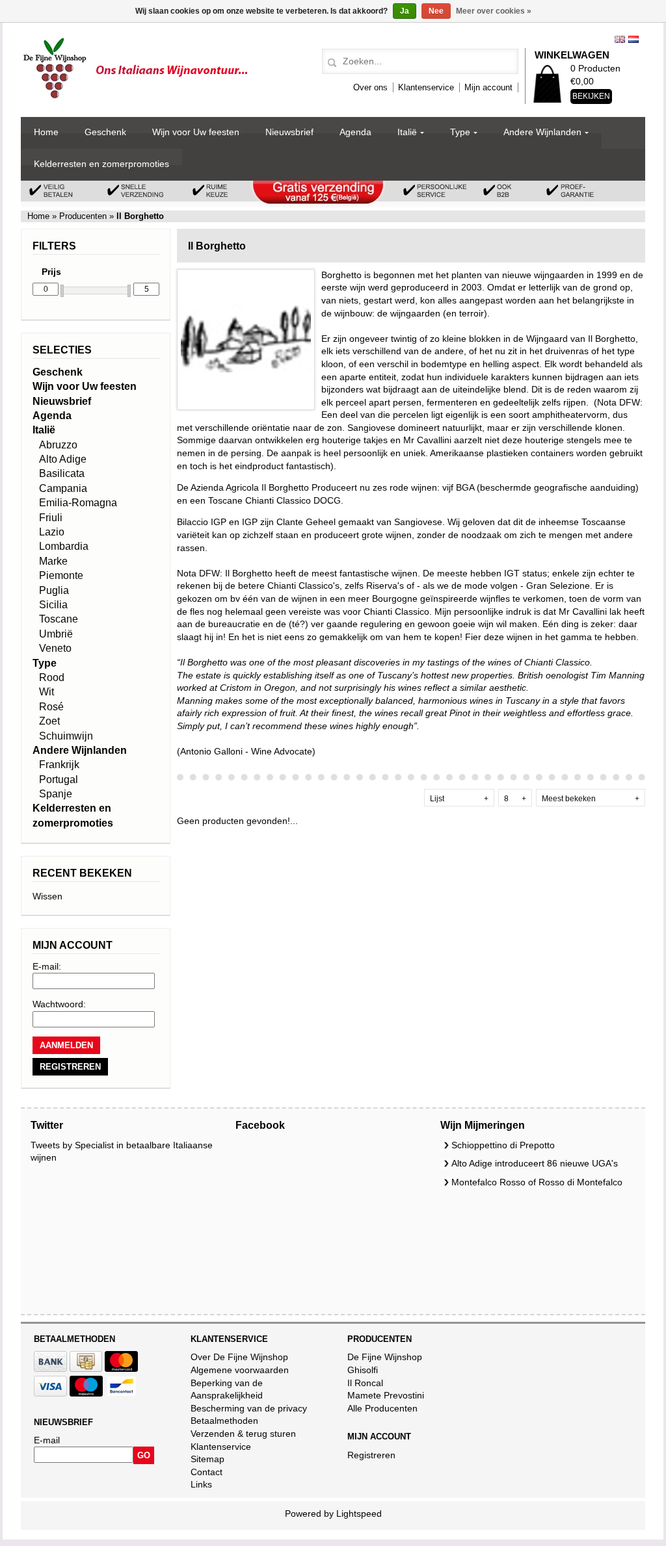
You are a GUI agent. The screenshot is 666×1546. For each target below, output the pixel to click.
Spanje (55, 793)
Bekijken (591, 96)
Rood (51, 677)
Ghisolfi (362, 1370)
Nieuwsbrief (289, 132)
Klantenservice (426, 87)
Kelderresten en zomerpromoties (101, 164)
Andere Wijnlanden (542, 132)
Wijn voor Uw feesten (195, 132)
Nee (436, 11)
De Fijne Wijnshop (384, 1357)
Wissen (47, 896)
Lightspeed (359, 1513)
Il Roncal (365, 1383)
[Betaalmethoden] (50, 1368)
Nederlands (633, 39)
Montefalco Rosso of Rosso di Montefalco (536, 1182)
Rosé (51, 706)
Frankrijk (59, 764)
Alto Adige (63, 459)
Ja (404, 11)
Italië (407, 132)
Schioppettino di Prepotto (503, 1145)
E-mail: (47, 966)
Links (201, 1484)
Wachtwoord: (59, 1004)
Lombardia (63, 546)
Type (460, 132)
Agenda (355, 132)
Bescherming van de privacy (249, 1408)
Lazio (51, 531)
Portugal (58, 779)
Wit (46, 691)
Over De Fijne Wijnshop (239, 1357)
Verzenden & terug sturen (243, 1433)
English (620, 39)
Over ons (370, 87)
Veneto (55, 648)
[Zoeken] (330, 63)
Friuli (50, 517)
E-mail (47, 1440)
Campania (63, 488)
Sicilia (53, 604)
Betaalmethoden (224, 1420)
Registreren (371, 1455)
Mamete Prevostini (385, 1395)
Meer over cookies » (493, 11)
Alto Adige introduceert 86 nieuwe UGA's (534, 1163)
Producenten (83, 216)
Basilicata (62, 473)
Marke (53, 561)
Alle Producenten (382, 1408)
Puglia (54, 590)
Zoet (49, 721)
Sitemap (207, 1459)
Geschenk (105, 132)
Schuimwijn (66, 735)
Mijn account (488, 87)
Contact (206, 1472)
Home (46, 132)
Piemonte (61, 575)
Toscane (58, 619)
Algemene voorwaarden (240, 1370)
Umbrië (56, 633)
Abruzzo (58, 444)
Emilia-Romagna (78, 502)
